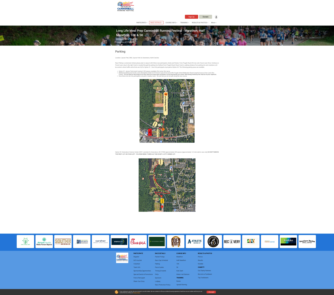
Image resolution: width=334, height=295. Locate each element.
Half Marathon (181, 260)
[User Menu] (216, 16)
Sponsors (158, 278)
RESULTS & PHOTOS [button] (199, 23)
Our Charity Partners (204, 270)
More (213, 23)
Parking (157, 264)
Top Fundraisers (203, 278)
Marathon (179, 257)
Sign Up (191, 17)
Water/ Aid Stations (182, 274)
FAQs (157, 274)
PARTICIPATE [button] (141, 23)
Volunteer (137, 264)
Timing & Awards (160, 271)
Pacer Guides (159, 267)
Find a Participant (139, 278)
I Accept (211, 292)
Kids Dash (179, 271)
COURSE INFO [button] (171, 23)
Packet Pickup (159, 257)
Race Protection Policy (162, 285)
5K (177, 267)
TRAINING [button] (184, 23)
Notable (200, 264)
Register (136, 257)
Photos (200, 257)
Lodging (157, 281)
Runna (178, 281)
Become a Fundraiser (205, 274)
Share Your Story (139, 281)
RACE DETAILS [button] (155, 23)
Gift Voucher (138, 260)
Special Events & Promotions (143, 274)
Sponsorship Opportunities (142, 271)
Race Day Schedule (161, 260)
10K (177, 264)
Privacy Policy (136, 292)
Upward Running (181, 285)
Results (200, 260)
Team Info (137, 267)
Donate (205, 17)
